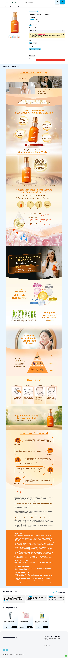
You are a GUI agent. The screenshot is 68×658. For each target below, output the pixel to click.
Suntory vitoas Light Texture (34, 49)
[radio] (30, 30)
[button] (29, 19)
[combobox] (32, 60)
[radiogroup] (47, 34)
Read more (31, 25)
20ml (35, 43)
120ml (30, 43)
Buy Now (14, 627)
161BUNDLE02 (32, 55)
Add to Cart (50, 60)
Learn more (41, 36)
